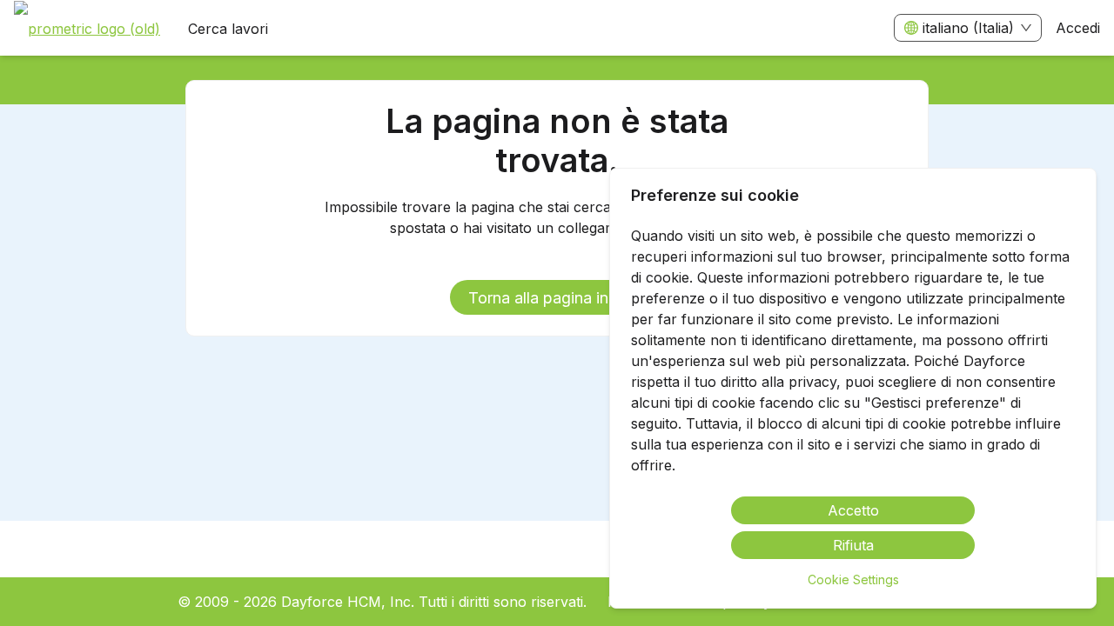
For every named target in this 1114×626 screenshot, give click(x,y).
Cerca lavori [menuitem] (228, 28)
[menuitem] (87, 29)
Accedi (1078, 28)
